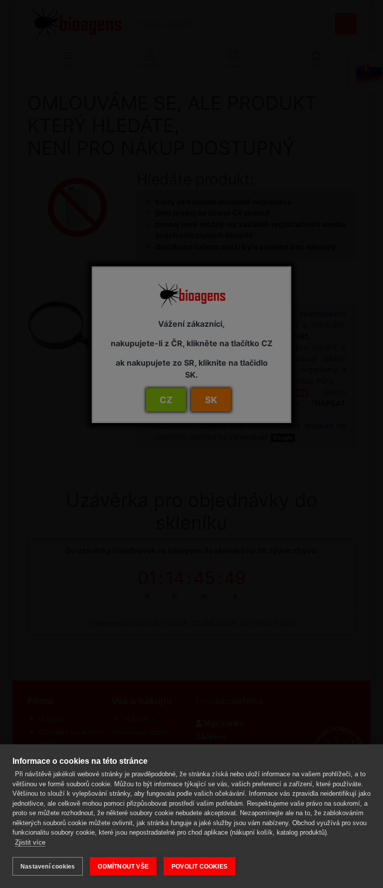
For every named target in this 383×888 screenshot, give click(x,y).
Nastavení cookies (47, 866)
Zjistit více (30, 842)
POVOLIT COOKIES (199, 866)
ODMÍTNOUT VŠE (123, 866)
